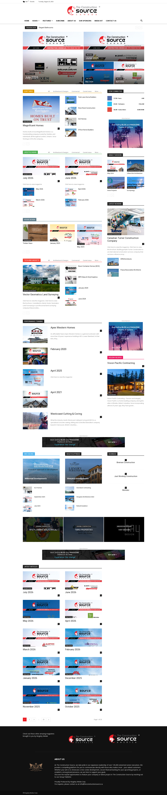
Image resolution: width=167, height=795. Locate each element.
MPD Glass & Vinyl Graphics (88, 277)
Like (143, 98)
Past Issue (89, 54)
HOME (26, 21)
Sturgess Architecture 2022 (85, 497)
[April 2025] (33, 377)
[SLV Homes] (70, 122)
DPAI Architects (126, 259)
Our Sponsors (85, 21)
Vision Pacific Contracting (121, 363)
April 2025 (56, 370)
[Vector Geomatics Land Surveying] (41, 278)
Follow (141, 104)
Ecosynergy (131, 190)
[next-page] (27, 143)
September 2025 (39, 497)
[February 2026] (70, 203)
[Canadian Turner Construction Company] (125, 222)
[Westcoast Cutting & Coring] (35, 420)
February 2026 (83, 200)
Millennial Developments (36, 478)
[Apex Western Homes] (35, 334)
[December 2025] (83, 666)
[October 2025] (83, 695)
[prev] (137, 27)
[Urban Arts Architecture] (135, 166)
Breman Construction (126, 462)
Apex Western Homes (63, 327)
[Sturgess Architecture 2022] (69, 499)
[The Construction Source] (83, 11)
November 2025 (31, 706)
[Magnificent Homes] (41, 109)
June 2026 (70, 178)
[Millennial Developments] (41, 471)
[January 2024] (70, 291)
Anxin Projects (112, 190)
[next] (140, 27)
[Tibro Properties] (83, 529)
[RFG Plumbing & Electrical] (43, 529)
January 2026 (30, 678)
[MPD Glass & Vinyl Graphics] (70, 280)
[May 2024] (116, 166)
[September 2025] (27, 499)
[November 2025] (41, 695)
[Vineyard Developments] (83, 471)
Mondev (125, 490)
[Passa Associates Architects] (113, 273)
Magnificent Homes (33, 125)
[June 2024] (70, 302)
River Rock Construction (86, 108)
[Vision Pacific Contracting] (125, 382)
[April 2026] (129, 73)
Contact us (111, 21)
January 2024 (83, 288)
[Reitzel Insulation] (69, 507)
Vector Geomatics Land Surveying (40, 294)
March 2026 (40, 200)
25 (43, 719)
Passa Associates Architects (131, 270)
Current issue (30, 74)
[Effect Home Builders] (70, 133)
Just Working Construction (125, 476)
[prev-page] (24, 143)
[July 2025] (27, 508)
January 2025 (55, 243)
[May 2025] (89, 234)
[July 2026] (53, 58)
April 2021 (56, 392)
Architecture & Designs (60, 91)
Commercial (76, 91)
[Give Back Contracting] (69, 490)
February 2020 (44, 28)
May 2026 (39, 189)
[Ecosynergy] (135, 183)
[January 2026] (41, 666)
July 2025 (37, 506)
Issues (35, 21)
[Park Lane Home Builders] (70, 100)
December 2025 (73, 678)
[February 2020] (35, 356)
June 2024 (82, 299)
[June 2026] (114, 46)
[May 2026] (99, 73)
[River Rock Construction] (70, 111)
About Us (72, 21)
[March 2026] (28, 203)
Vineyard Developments (77, 478)
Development (27, 240)
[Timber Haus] (35, 232)
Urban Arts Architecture (134, 173)
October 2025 (72, 706)
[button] (141, 21)
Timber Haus (27, 243)
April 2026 (82, 189)
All (49, 91)
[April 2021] (35, 399)
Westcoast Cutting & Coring (66, 413)
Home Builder (27, 121)
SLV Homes (82, 119)
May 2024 (110, 173)
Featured (47, 21)
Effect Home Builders (86, 130)
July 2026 (28, 178)
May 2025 (80, 247)
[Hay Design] (124, 529)
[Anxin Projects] (116, 183)
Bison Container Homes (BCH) (89, 266)
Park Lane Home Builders (87, 97)
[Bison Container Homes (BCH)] (70, 269)
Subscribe (60, 21)
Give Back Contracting (83, 488)
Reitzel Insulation (82, 506)
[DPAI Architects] (113, 262)
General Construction (30, 290)
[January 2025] (62, 232)
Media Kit (99, 21)
